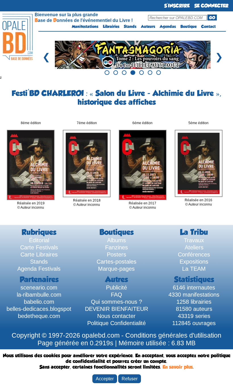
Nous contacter (116, 316)
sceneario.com (38, 287)
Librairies (111, 26)
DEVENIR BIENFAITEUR (116, 309)
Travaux (194, 240)
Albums (116, 240)
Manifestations (85, 26)
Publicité (116, 287)
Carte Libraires (39, 254)
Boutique (188, 26)
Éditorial (39, 240)
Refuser (130, 378)
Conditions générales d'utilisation (173, 335)
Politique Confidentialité (116, 323)
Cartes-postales (116, 261)
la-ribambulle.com (39, 294)
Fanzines (116, 247)
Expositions (194, 261)
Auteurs (148, 26)
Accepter (105, 378)
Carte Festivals (39, 247)
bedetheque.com (39, 316)
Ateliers (194, 247)
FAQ (116, 294)
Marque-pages (116, 269)
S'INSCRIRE (177, 6)
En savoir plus (178, 367)
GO (212, 17)
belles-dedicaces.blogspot (39, 309)
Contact (208, 26)
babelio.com (39, 302)
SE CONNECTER (211, 6)
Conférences (194, 254)
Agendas (168, 26)
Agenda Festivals (39, 269)
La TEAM (194, 269)
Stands (130, 26)
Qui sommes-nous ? (116, 302)
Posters (116, 254)
